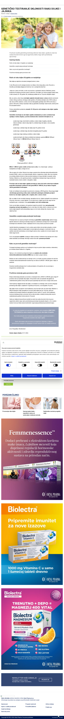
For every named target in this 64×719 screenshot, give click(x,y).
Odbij (11, 375)
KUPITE (8, 384)
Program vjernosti (31, 704)
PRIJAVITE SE (45, 679)
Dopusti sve (52, 375)
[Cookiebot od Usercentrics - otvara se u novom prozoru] (55, 342)
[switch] (24, 365)
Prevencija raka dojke (8, 411)
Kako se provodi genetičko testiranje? (19, 69)
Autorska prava (5, 711)
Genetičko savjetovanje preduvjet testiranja (21, 66)
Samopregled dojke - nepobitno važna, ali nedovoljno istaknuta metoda (31, 413)
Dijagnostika (13, 13)
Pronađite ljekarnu (31, 706)
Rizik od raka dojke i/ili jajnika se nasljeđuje (21, 63)
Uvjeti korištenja (5, 709)
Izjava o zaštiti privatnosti (8, 706)
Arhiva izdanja (50, 704)
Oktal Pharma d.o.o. (28, 698)
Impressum (4, 704)
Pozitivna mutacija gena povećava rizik (20, 72)
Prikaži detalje (55, 371)
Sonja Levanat (7, 16)
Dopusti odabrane (32, 375)
